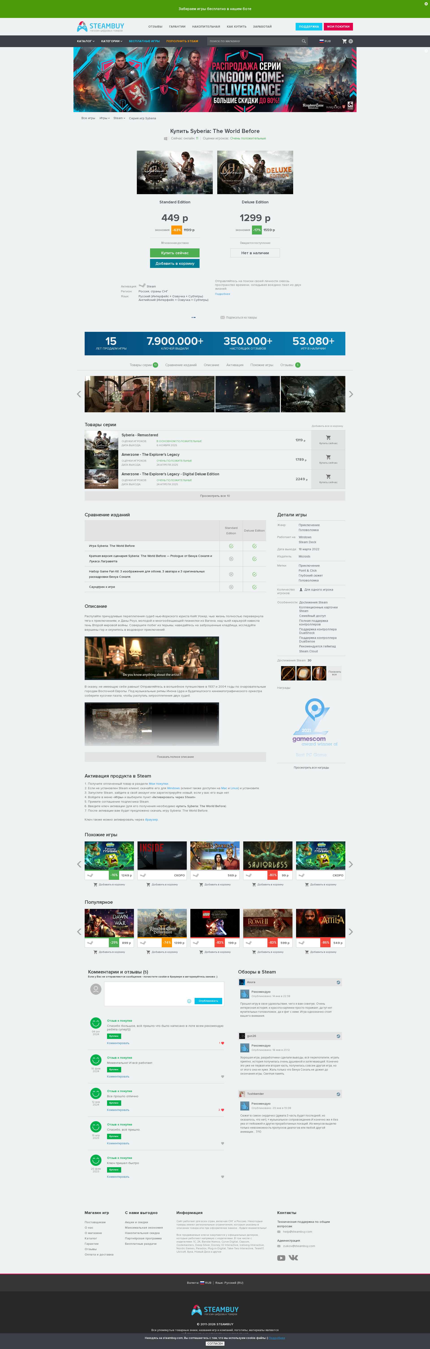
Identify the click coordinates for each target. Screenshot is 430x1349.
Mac (224, 788)
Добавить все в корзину (327, 426)
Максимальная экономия (144, 1228)
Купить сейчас (175, 252)
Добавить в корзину (174, 263)
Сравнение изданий (181, 365)
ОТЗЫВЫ (155, 26)
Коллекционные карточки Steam (318, 609)
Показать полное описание (175, 757)
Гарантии (92, 1244)
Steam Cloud (308, 651)
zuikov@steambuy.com (299, 1246)
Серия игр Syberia (142, 118)
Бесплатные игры (144, 41)
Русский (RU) (233, 1283)
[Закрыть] (426, 3)
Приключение (309, 525)
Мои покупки (158, 784)
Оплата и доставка (99, 1254)
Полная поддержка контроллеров (313, 622)
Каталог (91, 1238)
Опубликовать (208, 1001)
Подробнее (222, 294)
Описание (211, 365)
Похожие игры (262, 365)
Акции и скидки (136, 1222)
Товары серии (143, 365)
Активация (234, 365)
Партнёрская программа (143, 1238)
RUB (328, 41)
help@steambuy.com (297, 1232)
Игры (103, 118)
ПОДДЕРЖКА (309, 26)
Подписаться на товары (241, 317)
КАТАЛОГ (84, 41)
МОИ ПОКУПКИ (338, 26)
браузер (151, 819)
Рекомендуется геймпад (317, 646)
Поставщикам (95, 1222)
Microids (304, 556)
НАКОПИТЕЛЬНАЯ (206, 26)
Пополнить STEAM (182, 41)
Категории (110, 41)
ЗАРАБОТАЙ (262, 26)
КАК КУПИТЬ (236, 26)
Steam (118, 118)
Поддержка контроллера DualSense (318, 639)
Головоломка (309, 530)
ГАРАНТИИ (177, 26)
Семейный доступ (312, 616)
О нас (89, 1228)
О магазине (93, 1233)
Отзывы (289, 365)
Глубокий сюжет (311, 575)
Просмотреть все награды (311, 767)
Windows (173, 788)
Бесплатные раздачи (141, 1244)
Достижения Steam (313, 602)
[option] (117, 394)
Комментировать (118, 1043)
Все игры (88, 118)
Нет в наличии (255, 252)
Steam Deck (307, 542)
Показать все (335, 673)
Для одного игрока (318, 589)
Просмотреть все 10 (215, 496)
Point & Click (308, 570)
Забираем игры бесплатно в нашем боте (215, 9)
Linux (234, 788)
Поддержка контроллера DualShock (318, 631)
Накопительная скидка (142, 1233)
